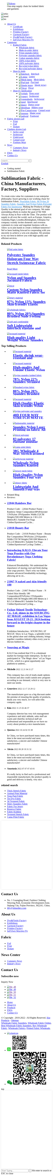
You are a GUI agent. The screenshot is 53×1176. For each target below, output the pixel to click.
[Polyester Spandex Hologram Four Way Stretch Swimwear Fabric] (15, 249)
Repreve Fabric (14, 809)
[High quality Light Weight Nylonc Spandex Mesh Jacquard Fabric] (16, 333)
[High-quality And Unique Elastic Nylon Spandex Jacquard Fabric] (22, 363)
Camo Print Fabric (15, 817)
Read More (12, 269)
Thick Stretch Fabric (16, 790)
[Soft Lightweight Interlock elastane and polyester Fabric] (17, 321)
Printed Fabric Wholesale (38, 1028)
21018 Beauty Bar (18, 527)
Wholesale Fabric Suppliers (14, 1023)
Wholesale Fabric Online (39, 1023)
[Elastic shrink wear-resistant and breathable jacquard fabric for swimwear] (22, 351)
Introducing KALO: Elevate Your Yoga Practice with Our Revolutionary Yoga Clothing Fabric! (27, 555)
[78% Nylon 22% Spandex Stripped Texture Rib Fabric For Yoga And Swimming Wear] (27, 375)
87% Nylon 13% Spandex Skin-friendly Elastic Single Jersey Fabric (26, 304)
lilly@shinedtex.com (16, 908)
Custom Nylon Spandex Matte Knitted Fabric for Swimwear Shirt (26, 292)
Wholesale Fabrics (16, 1028)
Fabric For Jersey (15, 806)
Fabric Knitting (14, 811)
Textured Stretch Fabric (18, 814)
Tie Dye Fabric (14, 798)
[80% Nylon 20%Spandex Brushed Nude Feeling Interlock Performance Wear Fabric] (16, 310)
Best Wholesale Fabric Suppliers (16, 1025)
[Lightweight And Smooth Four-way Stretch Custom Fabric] (20, 483)
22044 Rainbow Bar (19, 503)
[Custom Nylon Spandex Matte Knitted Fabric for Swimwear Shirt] (10, 286)
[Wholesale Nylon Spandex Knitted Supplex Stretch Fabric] (23, 459)
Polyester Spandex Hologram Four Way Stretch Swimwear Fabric (26, 259)
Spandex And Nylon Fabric (30, 204)
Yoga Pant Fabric (15, 796)
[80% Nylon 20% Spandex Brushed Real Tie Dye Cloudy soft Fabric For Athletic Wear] (23, 387)
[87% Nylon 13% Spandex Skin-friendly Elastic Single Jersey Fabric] (15, 298)
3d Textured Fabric (16, 801)
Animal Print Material (17, 793)
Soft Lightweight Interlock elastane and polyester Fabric (24, 328)
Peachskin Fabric (28, 201)
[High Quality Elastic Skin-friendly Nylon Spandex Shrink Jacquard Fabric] (22, 399)
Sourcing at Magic (18, 647)
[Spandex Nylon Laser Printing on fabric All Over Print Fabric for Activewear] (23, 423)
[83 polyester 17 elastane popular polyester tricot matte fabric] (21, 435)
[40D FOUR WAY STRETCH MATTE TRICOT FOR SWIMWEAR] (27, 411)
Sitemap (15, 1020)
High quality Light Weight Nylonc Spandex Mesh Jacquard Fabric (25, 340)
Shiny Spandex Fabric (17, 804)
